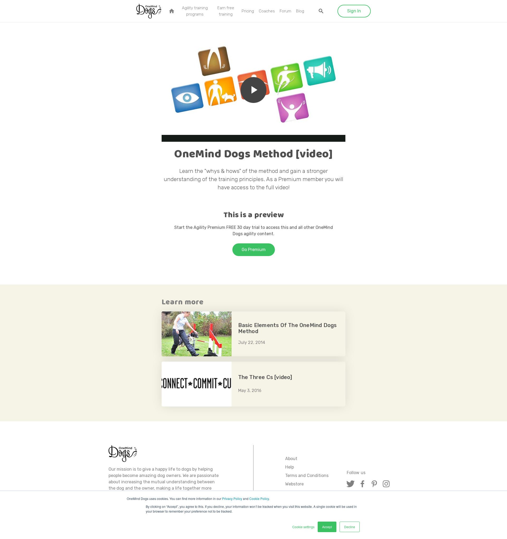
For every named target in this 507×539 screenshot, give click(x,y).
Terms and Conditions (306, 475)
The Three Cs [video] (253, 384)
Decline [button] (349, 526)
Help (289, 467)
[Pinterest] (374, 484)
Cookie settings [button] (303, 526)
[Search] (321, 11)
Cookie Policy (259, 498)
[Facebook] (362, 484)
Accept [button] (327, 526)
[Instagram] (386, 484)
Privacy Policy (232, 498)
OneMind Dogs (149, 10)
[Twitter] (350, 484)
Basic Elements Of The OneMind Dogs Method (253, 333)
